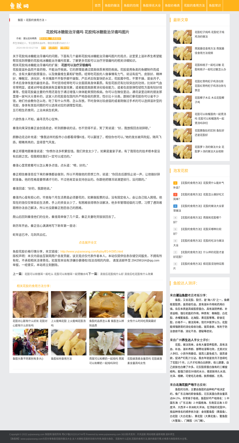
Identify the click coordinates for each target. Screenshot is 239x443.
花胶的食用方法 (194, 5)
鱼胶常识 (215, 5)
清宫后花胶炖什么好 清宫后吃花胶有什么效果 (126, 273)
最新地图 (160, 434)
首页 (98, 5)
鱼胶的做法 (112, 5)
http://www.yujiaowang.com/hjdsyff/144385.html (91, 251)
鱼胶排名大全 (152, 5)
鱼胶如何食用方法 (61, 358)
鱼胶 (20, 19)
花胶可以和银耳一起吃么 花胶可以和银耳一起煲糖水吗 (56, 273)
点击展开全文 (88, 242)
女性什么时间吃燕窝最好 (141, 320)
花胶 (198, 366)
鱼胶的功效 (131, 5)
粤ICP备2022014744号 (73, 434)
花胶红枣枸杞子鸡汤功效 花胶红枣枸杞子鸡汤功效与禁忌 (210, 86)
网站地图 (151, 434)
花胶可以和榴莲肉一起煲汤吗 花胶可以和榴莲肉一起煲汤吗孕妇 (210, 118)
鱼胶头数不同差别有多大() (28, 358)
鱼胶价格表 (172, 5)
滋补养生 (170, 434)
